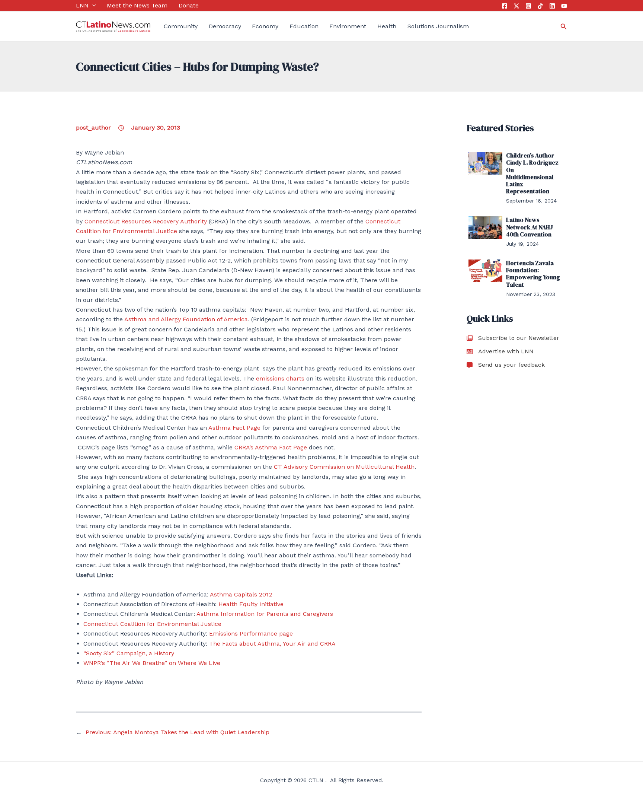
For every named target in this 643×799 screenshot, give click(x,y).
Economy (265, 26)
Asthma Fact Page (234, 427)
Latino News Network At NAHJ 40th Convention (529, 227)
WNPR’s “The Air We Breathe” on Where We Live (151, 662)
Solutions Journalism (438, 26)
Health (386, 26)
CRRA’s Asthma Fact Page (270, 447)
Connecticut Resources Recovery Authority (145, 221)
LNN (82, 5)
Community (181, 26)
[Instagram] (528, 6)
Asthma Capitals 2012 (241, 594)
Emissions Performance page (251, 633)
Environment (347, 26)
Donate (189, 5)
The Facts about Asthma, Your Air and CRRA (272, 643)
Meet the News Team (137, 5)
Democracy (225, 26)
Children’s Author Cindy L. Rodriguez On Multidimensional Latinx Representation (532, 173)
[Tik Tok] (540, 6)
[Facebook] (505, 6)
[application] (92, 5)
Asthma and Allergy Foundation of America (186, 319)
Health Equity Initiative (251, 604)
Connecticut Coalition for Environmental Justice (152, 623)
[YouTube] (564, 6)
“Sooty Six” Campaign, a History (128, 653)
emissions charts (280, 378)
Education (304, 26)
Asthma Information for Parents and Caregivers (264, 613)
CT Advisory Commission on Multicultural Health (344, 466)
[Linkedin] (552, 6)
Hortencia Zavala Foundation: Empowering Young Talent (533, 274)
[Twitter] (516, 6)
